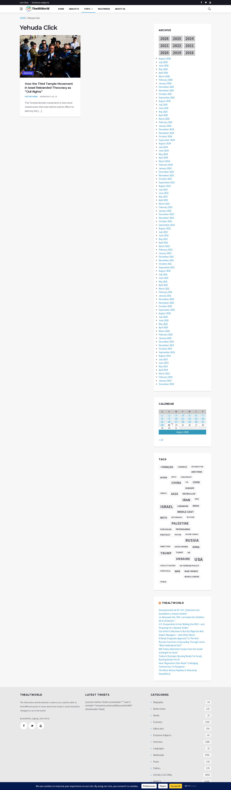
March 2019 (164, 373)
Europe (189, 488)
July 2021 (163, 274)
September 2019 (167, 352)
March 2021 (164, 288)
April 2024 (163, 157)
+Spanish (182, 467)
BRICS (173, 477)
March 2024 (164, 161)
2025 (177, 38)
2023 (164, 45)
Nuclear (190, 517)
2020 (164, 52)
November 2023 (166, 175)
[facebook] (201, 2)
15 (162, 422)
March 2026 (164, 76)
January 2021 (165, 295)
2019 (177, 52)
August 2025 (165, 101)
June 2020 (163, 320)
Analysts (74, 8)
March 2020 (164, 331)
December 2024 (166, 129)
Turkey (179, 552)
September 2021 (167, 267)
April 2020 (163, 327)
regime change (191, 534)
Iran (186, 500)
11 (183, 418)
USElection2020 (167, 565)
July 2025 (163, 104)
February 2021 (165, 292)
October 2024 (165, 136)
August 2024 (165, 143)
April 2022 (163, 242)
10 (176, 418)
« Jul (161, 439)
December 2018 (166, 384)
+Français (166, 467)
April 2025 (163, 115)
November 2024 (166, 132)
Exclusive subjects (40, 2)
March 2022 (164, 246)
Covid (196, 482)
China (176, 483)
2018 (189, 52)
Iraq (197, 499)
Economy (157, 721)
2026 (164, 38)
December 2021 (166, 256)
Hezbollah (188, 493)
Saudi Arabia (181, 546)
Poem (156, 761)
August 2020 (165, 313)
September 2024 (167, 140)
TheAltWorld (40, 8)
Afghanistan (197, 467)
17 (176, 422)
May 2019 (163, 366)
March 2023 (164, 203)
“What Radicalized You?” (170, 645)
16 (169, 422)
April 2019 (163, 369)
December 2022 (166, 214)
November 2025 (166, 90)
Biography (158, 702)
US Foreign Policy (189, 565)
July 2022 (163, 232)
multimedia (104, 8)
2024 (189, 38)
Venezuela (165, 571)
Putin (178, 534)
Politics (28, 73)
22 (162, 425)
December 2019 (166, 341)
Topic (87, 8)
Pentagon (165, 529)
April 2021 (163, 285)
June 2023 (163, 193)
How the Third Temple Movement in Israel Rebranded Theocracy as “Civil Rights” (49, 87)
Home (61, 8)
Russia (192, 540)
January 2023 (165, 210)
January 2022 (165, 253)
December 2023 (166, 171)
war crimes (191, 571)
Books (156, 715)
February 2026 (165, 79)
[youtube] (210, 2)
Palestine (180, 523)
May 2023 (163, 196)
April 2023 (163, 200)
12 (189, 418)
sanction (165, 546)
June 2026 (163, 65)
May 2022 (163, 239)
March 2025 (164, 118)
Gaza (174, 494)
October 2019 (165, 348)
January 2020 (165, 338)
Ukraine (183, 558)
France (163, 493)
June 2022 (163, 235)
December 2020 (166, 299)
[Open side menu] (21, 8)
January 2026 (165, 83)
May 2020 (163, 324)
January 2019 (165, 380)
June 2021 (163, 277)
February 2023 (165, 207)
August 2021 (165, 270)
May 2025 (163, 111)
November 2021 (166, 260)
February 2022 (165, 249)
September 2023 (167, 182)
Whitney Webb (31, 96)
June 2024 (163, 150)
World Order (191, 576)
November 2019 (166, 345)
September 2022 (167, 224)
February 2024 (165, 164)
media (196, 505)
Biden (163, 477)
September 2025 (167, 97)
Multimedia (158, 755)
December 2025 (166, 86)
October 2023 (165, 178)
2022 (177, 45)
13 (196, 418)
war (177, 571)
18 (183, 422)
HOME (23, 18)
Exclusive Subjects (162, 735)
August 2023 (165, 185)
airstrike (196, 471)
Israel (166, 506)
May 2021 (163, 281)
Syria (196, 547)
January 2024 (165, 168)
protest (165, 534)
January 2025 (165, 125)
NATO (163, 517)
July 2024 (163, 147)
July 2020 (163, 316)
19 (189, 422)
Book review (159, 708)
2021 (189, 45)
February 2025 (165, 122)
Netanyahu (176, 517)
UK (188, 552)
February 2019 (165, 377)
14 (203, 418)
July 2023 (163, 189)
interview (157, 741)
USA (198, 559)
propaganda (183, 529)
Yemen (163, 582)
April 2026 (163, 72)
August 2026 (165, 58)
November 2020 (166, 302)
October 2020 (165, 306)
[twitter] (206, 2)
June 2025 (163, 108)
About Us (120, 8)
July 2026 (163, 62)
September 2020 (167, 309)
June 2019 (163, 362)
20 (196, 422)
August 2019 (165, 355)
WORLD (157, 781)
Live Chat (24, 2)
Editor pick (158, 728)
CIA (186, 482)
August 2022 (165, 228)
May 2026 (163, 69)
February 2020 (165, 334)
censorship (186, 477)
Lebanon (182, 506)
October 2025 (165, 93)
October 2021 (165, 263)
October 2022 (165, 221)
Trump (165, 553)
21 (203, 422)
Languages (158, 748)
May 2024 (163, 154)
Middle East (185, 512)
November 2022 (166, 217)
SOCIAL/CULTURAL (162, 774)
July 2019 (163, 359)
